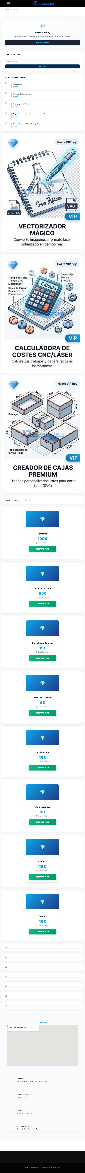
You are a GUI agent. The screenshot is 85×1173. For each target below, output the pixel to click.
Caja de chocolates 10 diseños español (26, 124)
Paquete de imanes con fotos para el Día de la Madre (30, 114)
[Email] (12, 1109)
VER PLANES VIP (42, 42)
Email (18, 1111)
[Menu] (8, 3)
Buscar (42, 66)
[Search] (77, 3)
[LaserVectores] (42, 3)
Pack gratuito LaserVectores (22, 94)
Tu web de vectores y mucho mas (49, 1168)
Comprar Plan (42, 549)
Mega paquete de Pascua (21, 104)
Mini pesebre (17, 84)
